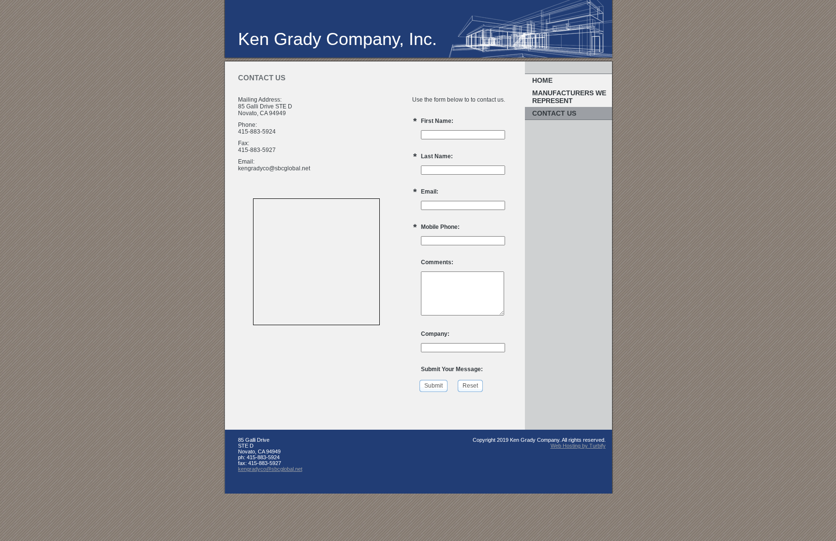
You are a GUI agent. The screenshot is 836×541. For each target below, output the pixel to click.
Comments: (437, 262)
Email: (429, 191)
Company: (435, 334)
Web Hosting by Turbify (578, 446)
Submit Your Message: (452, 369)
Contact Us (554, 113)
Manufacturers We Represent (569, 97)
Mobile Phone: (440, 227)
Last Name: (437, 156)
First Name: (437, 121)
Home (542, 80)
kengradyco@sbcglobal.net (270, 469)
